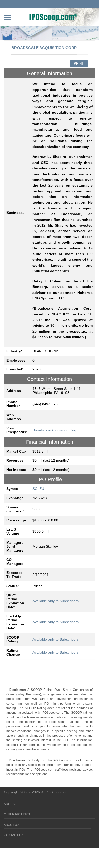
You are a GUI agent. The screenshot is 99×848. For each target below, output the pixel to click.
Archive (11, 804)
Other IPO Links (17, 814)
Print (79, 63)
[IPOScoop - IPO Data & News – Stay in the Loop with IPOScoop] (54, 16)
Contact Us (13, 835)
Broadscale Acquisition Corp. (55, 430)
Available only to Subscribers (55, 601)
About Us (11, 824)
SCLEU (38, 489)
